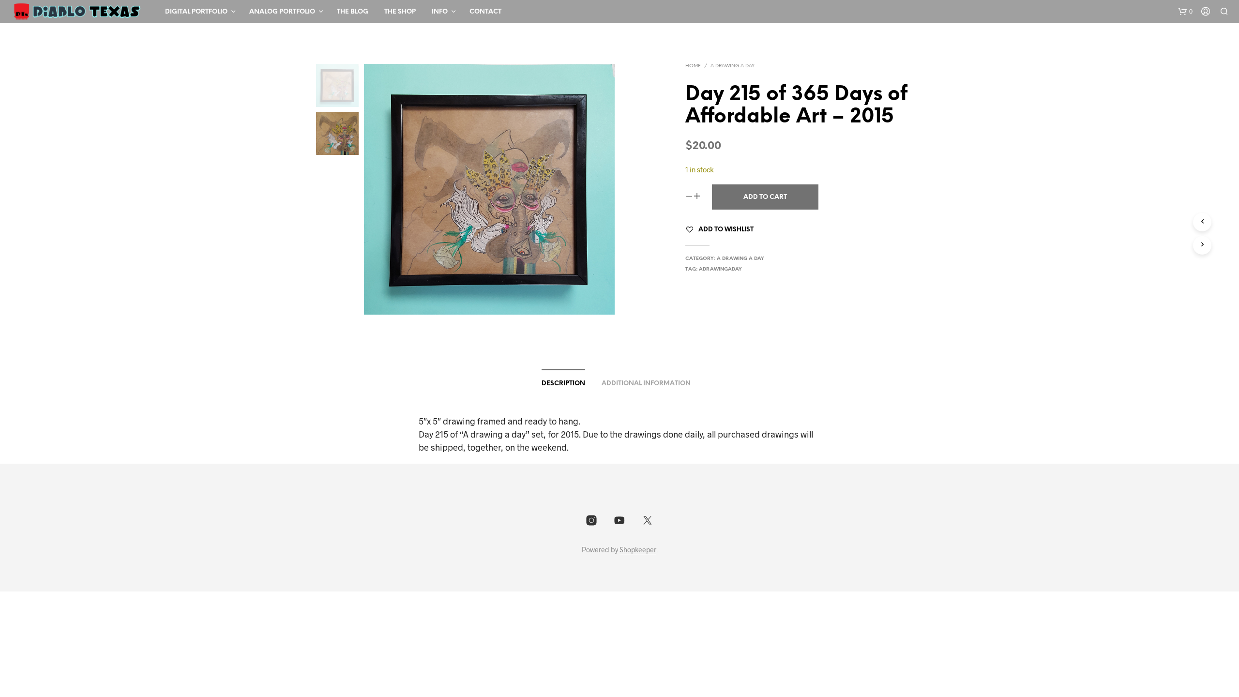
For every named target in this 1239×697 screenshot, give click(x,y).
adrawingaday (720, 269)
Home (693, 66)
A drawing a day (732, 66)
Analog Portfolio (282, 12)
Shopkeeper (638, 550)
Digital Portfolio (196, 12)
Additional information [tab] (646, 383)
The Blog (352, 12)
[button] (1185, 11)
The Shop (400, 12)
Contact (485, 12)
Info (440, 12)
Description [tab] (563, 383)
